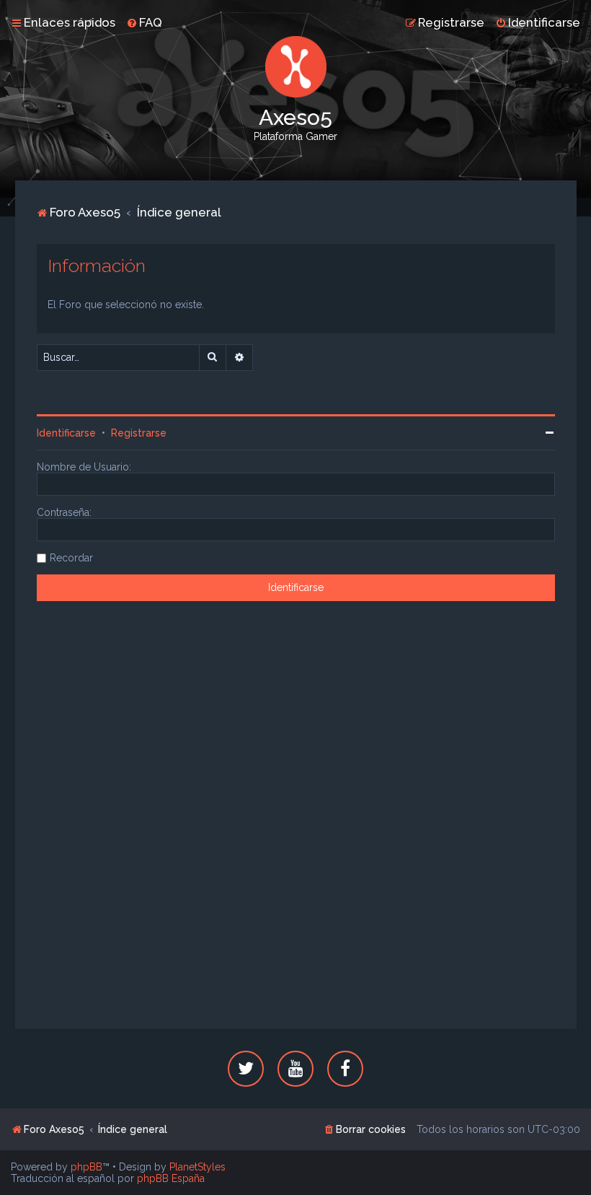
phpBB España (171, 1178)
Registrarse (138, 433)
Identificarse (66, 433)
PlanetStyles (197, 1167)
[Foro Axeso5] (295, 66)
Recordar (71, 558)
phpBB (86, 1167)
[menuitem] (144, 22)
